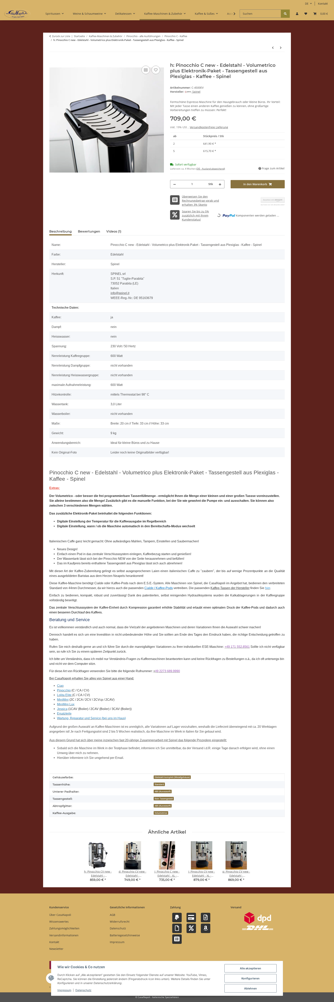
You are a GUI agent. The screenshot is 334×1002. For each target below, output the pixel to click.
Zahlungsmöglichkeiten (64, 928)
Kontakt (323, 3)
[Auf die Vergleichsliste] (145, 70)
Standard (159, 784)
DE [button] (306, 3)
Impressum (64, 990)
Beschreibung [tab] (60, 231)
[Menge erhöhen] (220, 184)
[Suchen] (285, 13)
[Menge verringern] (174, 184)
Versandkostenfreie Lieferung (209, 127)
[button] (297, 13)
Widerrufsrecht (120, 921)
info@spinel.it (120, 293)
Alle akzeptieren (250, 968)
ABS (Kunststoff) (163, 791)
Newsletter (56, 949)
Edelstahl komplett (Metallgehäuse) (172, 777)
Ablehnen (250, 988)
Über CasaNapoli (60, 915)
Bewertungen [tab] (89, 231)
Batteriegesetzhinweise (125, 935)
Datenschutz (83, 990)
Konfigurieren (250, 978)
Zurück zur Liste (61, 36)
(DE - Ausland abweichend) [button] (210, 168)
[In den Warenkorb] (52, 60)
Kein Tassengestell (164, 798)
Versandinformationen (63, 935)
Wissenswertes (59, 921)
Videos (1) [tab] (113, 231)
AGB (112, 915)
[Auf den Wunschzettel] (156, 70)
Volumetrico (161, 813)
